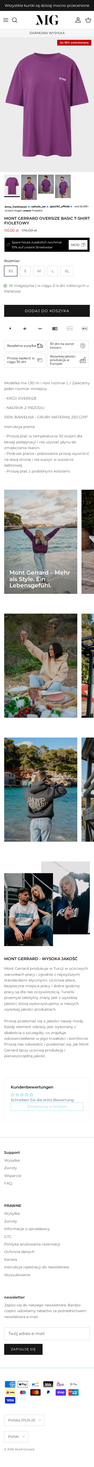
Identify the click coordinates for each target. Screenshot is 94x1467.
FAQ (8, 1183)
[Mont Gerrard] (47, 20)
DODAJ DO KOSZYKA (47, 310)
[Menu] (5, 20)
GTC (8, 1236)
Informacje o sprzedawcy (27, 1228)
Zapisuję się (23, 1349)
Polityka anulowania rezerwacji (32, 1244)
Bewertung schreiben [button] (47, 1106)
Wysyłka (12, 1160)
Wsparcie (12, 1175)
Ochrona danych (19, 1251)
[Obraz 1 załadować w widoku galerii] (47, 104)
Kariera (10, 1259)
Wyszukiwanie (17, 1275)
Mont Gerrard (25, 1449)
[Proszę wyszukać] (17, 20)
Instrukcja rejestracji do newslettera (36, 1267)
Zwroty (10, 1168)
